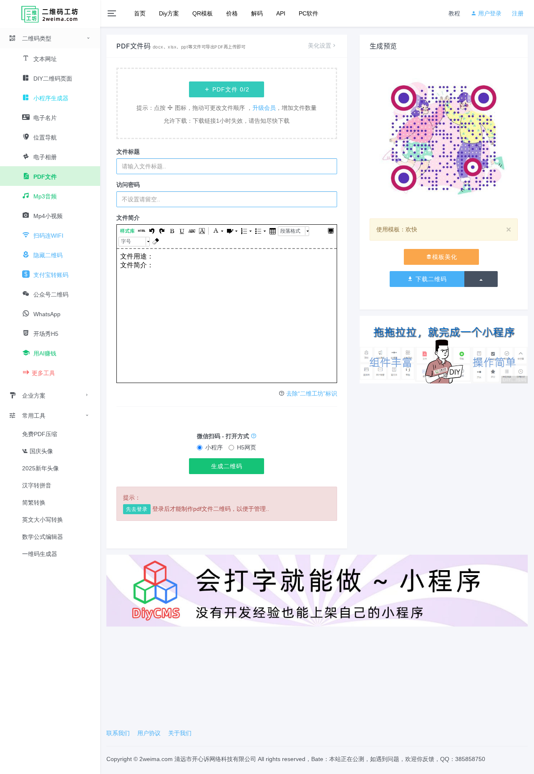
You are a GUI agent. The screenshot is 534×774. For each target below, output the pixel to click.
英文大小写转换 (42, 519)
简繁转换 (33, 502)
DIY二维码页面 (52, 78)
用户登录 (488, 13)
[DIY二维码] (444, 349)
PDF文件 (44, 176)
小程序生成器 (50, 98)
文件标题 (128, 151)
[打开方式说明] (254, 436)
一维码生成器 (39, 554)
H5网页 (246, 447)
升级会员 (264, 107)
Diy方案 (169, 13)
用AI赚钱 (44, 353)
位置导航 (44, 137)
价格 (232, 13)
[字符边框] (201, 231)
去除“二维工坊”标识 (311, 393)
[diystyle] (127, 231)
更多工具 (43, 373)
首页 (140, 13)
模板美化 (444, 257)
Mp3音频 (44, 196)
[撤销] (151, 231)
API (280, 13)
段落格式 (290, 231)
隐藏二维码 (47, 255)
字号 (126, 241)
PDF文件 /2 (229, 89)
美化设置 (319, 45)
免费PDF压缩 (39, 434)
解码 (257, 13)
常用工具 (33, 415)
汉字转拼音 (36, 485)
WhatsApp (46, 314)
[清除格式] (155, 241)
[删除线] (191, 231)
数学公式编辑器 (42, 536)
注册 (518, 13)
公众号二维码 (50, 294)
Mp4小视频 (47, 216)
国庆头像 (40, 451)
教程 (454, 13)
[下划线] (181, 231)
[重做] (161, 231)
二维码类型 (36, 38)
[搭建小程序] (317, 590)
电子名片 (44, 117)
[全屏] (330, 231)
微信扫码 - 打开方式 (224, 436)
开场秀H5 (45, 333)
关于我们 (179, 733)
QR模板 (202, 13)
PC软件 (308, 13)
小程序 (214, 447)
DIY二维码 (514, 380)
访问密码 (128, 184)
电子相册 (44, 157)
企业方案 (33, 395)
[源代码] (141, 231)
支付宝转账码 (50, 275)
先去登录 (137, 509)
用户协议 (149, 733)
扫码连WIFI (47, 235)
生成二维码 (226, 466)
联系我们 (118, 733)
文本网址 (44, 59)
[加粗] (171, 231)
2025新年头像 (40, 468)
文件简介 (128, 217)
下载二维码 (430, 279)
